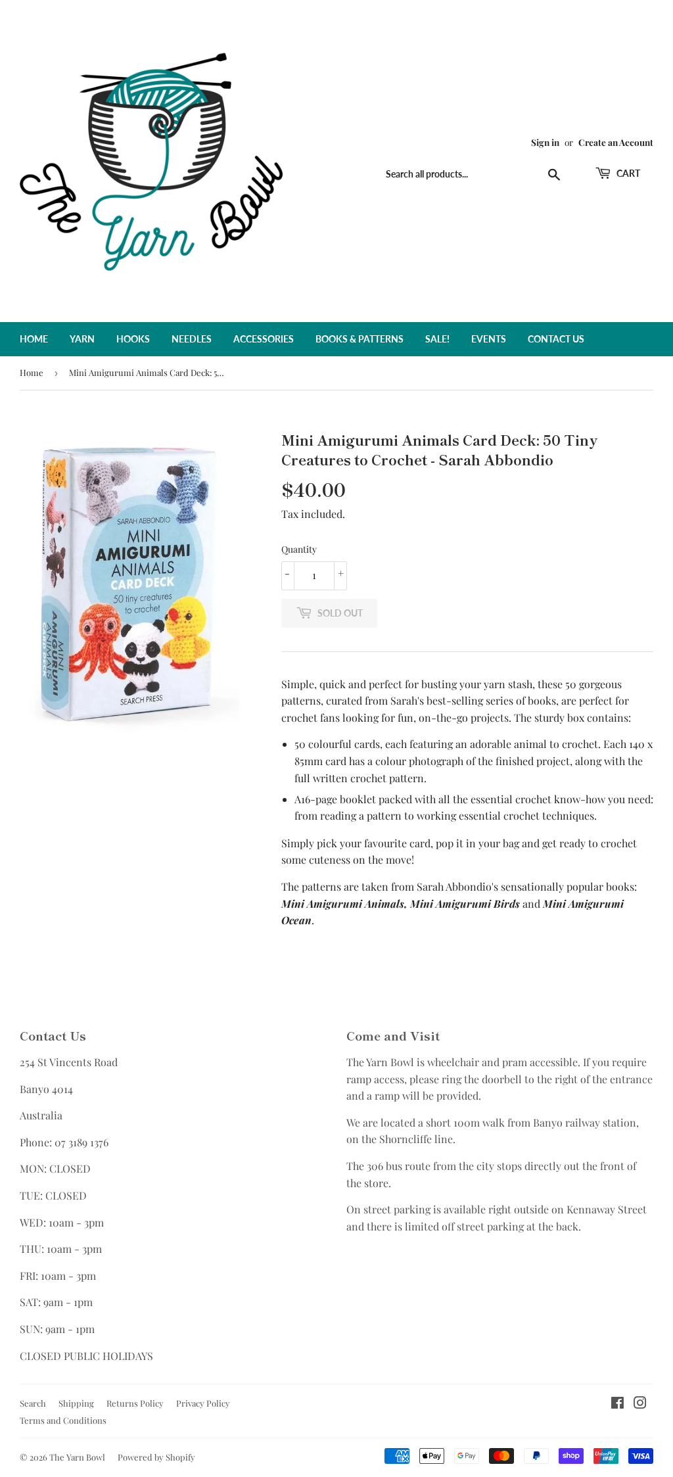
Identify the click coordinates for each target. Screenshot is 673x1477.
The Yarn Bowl (77, 1457)
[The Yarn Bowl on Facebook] (617, 1404)
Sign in (545, 142)
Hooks (133, 338)
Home (34, 338)
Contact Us (556, 338)
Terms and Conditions (63, 1420)
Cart (627, 173)
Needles (192, 338)
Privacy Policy (203, 1403)
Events (488, 338)
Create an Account (615, 142)
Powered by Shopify (156, 1457)
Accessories (263, 338)
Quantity (299, 549)
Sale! (437, 338)
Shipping (76, 1403)
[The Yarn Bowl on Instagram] (640, 1404)
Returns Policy (135, 1403)
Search (33, 1403)
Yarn (82, 338)
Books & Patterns (359, 338)
